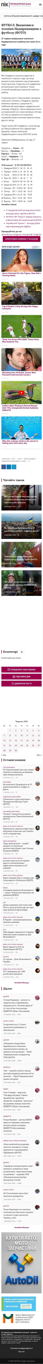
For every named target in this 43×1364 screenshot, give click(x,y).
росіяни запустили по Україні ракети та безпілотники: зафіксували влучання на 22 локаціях (16, 864)
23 (16, 745)
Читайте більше (21, 982)
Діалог (7, 988)
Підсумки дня (23, 676)
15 (10, 740)
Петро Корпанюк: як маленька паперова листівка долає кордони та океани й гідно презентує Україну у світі (18, 1213)
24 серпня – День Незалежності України (17, 960)
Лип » (39, 755)
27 (39, 745)
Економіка (7, 782)
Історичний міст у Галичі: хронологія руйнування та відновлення (14, 1027)
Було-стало (8, 1021)
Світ (4, 902)
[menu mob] (40, 4)
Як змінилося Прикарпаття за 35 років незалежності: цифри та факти (17, 786)
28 (4, 750)
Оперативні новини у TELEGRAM (21, 239)
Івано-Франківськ (9, 841)
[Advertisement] (21, 624)
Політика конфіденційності (21, 1348)
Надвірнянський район (10, 461)
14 (4, 740)
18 (27, 740)
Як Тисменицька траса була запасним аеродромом (15, 1194)
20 (39, 740)
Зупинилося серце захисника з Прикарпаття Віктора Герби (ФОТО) (17, 801)
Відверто (7, 1116)
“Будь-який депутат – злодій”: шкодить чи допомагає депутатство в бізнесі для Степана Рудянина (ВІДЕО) (18, 847)
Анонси (6, 1067)
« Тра (3, 755)
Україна (6, 957)
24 (22, 745)
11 (27, 735)
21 (4, 745)
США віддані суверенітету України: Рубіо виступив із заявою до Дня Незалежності (18, 934)
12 (33, 735)
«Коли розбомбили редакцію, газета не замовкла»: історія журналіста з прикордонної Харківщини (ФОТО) (16, 1148)
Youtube (26, 234)
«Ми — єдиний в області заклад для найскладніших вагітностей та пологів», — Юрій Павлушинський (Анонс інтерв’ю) (18, 1075)
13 (39, 735)
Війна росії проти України (13, 826)
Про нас (21, 1351)
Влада (5, 888)
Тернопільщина (9, 767)
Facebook (7, 234)
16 (16, 740)
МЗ (21, 165)
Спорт (23, 461)
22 (10, 745)
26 (33, 745)
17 (22, 740)
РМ (28, 165)
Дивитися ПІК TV (23, 683)
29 (10, 750)
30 (16, 750)
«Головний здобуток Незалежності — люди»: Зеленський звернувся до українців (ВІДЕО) (18, 892)
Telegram (37, 234)
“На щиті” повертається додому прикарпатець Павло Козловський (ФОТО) (20, 585)
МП (25, 165)
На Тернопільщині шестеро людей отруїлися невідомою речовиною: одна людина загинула (20, 499)
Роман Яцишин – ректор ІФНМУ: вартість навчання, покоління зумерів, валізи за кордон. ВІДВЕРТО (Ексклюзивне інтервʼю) (17, 1125)
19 (33, 740)
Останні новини (14, 760)
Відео (5, 1089)
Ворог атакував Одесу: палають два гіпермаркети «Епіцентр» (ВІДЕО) (18, 879)
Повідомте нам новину (23, 669)
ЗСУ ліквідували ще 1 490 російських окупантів (14, 972)
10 (22, 735)
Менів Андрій (29, 459)
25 (27, 745)
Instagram (17, 234)
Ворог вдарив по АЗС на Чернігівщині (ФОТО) (13, 948)
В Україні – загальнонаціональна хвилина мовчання (17, 921)
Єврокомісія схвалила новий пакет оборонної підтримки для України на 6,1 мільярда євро (18, 831)
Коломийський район (11, 811)
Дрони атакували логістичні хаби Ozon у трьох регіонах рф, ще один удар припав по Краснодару (18, 907)
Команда (8, 165)
